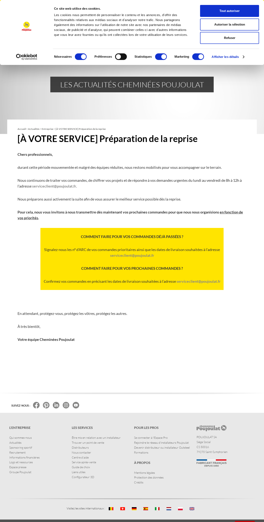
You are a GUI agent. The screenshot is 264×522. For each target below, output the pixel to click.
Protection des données (149, 477)
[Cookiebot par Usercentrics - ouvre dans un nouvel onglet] (27, 57)
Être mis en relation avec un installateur (96, 437)
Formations (141, 452)
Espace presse (17, 467)
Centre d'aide (80, 457)
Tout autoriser (229, 11)
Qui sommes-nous (20, 437)
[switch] (121, 56)
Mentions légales (144, 472)
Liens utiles (78, 472)
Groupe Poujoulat (20, 472)
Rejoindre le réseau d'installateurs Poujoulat (161, 442)
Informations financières (24, 457)
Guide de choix (81, 467)
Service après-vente (84, 462)
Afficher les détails (225, 57)
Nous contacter (81, 452)
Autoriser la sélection (229, 24)
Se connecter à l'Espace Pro (151, 437)
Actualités (15, 442)
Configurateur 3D (83, 477)
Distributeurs (80, 447)
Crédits (138, 482)
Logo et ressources (21, 462)
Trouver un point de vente (88, 442)
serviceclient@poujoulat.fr (54, 186)
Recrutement (17, 452)
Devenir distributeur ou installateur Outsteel (162, 447)
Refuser (229, 38)
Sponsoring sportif (20, 447)
